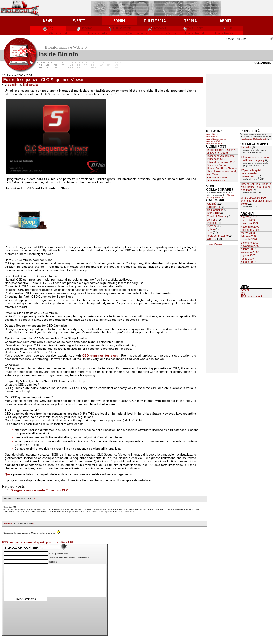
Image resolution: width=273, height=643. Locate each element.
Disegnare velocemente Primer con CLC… (41, 490)
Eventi (78, 20)
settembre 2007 (250, 252)
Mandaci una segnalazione (220, 196)
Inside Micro (167, 33)
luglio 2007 (247, 258)
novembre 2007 (250, 245)
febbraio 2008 (249, 236)
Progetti (211, 222)
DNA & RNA (214, 213)
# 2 (34, 523)
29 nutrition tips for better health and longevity (255, 159)
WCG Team (195, 28)
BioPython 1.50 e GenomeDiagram (217, 179)
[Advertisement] (239, 100)
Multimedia (155, 20)
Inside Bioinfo (97, 33)
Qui (7, 474)
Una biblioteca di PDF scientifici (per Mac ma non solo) (256, 200)
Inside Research (226, 33)
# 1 (33, 498)
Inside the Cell (195, 33)
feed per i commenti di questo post (27, 542)
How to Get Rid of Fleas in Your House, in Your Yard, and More (222, 171)
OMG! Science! (56, 33)
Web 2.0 (211, 238)
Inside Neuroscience (133, 33)
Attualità (211, 203)
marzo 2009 (248, 220)
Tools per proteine (217, 235)
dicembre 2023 (249, 217)
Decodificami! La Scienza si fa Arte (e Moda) (221, 151)
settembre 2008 (250, 229)
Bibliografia (30, 84)
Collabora (262, 62)
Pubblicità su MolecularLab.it (254, 139)
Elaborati (86, 28)
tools (209, 232)
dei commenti (252, 296)
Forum (119, 20)
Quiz (229, 28)
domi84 (13, 84)
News (47, 20)
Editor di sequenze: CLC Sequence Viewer (43, 79)
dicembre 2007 (249, 242)
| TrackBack (62, 542)
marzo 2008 (248, 233)
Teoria (190, 20)
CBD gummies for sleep (100, 355)
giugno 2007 (248, 261)
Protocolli (159, 28)
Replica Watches (214, 244)
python (211, 229)
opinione (212, 219)
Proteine (212, 226)
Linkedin (246, 147)
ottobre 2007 (248, 249)
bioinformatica (215, 210)
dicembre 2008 (249, 223)
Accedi (245, 290)
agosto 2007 (248, 255)
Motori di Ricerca (217, 216)
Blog (50, 28)
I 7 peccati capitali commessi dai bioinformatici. (251, 173)
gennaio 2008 (249, 239)
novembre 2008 (250, 226)
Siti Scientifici (122, 28)
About (225, 20)
